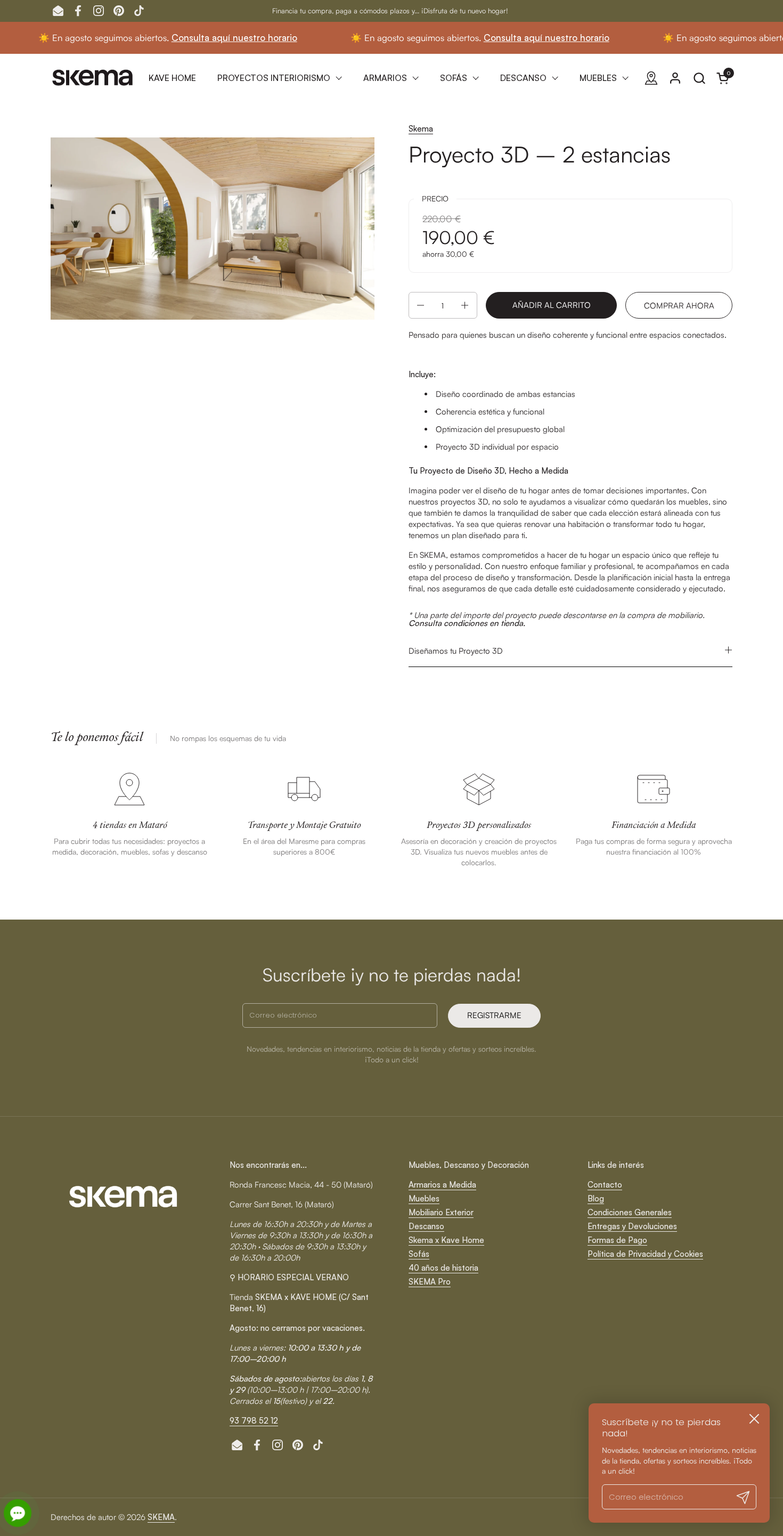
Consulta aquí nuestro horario (194, 37)
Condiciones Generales (630, 1212)
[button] (699, 78)
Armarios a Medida (442, 1185)
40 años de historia (443, 1268)
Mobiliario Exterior (441, 1212)
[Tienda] (651, 78)
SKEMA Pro (430, 1282)
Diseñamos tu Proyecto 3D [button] (456, 651)
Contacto (605, 1185)
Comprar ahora (679, 305)
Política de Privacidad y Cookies (645, 1254)
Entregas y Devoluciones (632, 1226)
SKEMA (161, 1517)
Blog (596, 1198)
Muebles (424, 1198)
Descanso (426, 1226)
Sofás (419, 1254)
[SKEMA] (93, 77)
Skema (421, 129)
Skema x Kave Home (446, 1240)
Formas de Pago (617, 1240)
